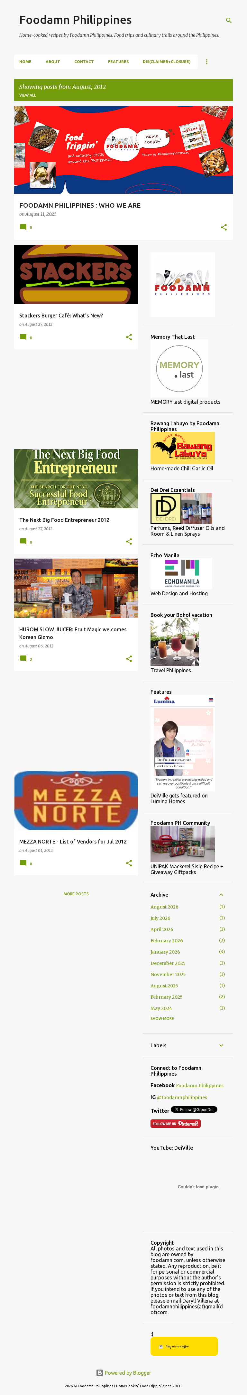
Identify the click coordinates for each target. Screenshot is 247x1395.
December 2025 (168, 963)
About (53, 62)
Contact (84, 62)
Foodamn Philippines (75, 19)
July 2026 (160, 918)
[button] (224, 227)
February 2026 (167, 941)
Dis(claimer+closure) (167, 62)
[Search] (229, 20)
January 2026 (165, 952)
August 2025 (164, 986)
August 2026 (164, 907)
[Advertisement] (73, 399)
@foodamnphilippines (182, 1097)
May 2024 (161, 1008)
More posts (76, 894)
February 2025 (167, 997)
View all (27, 95)
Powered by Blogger (127, 1373)
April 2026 (162, 929)
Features (118, 62)
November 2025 (168, 974)
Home (25, 62)
